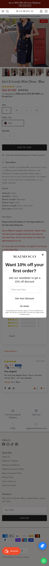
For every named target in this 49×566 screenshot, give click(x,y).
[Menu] (3, 11)
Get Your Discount (24, 298)
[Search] (8, 11)
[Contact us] (44, 561)
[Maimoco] (24, 11)
